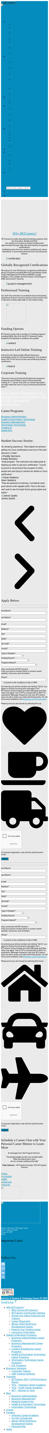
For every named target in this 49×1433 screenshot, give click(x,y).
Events (11, 149)
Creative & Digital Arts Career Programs (27, 75)
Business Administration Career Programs (28, 63)
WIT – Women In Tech (25, 125)
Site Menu (9, 178)
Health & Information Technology (26, 142)
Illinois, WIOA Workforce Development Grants (29, 43)
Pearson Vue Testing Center (26, 1329)
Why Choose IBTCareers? (28, 24)
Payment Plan (21, 169)
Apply (10, 172)
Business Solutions (19, 96)
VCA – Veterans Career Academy (28, 1385)
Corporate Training (25, 99)
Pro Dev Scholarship (25, 160)
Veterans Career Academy (23, 156)
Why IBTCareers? (17, 21)
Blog (9, 128)
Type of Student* (8, 653)
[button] (24, 524)
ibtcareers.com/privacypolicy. (35, 699)
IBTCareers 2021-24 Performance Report (26, 110)
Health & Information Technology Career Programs (26, 82)
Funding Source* (8, 658)
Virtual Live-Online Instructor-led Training (28, 34)
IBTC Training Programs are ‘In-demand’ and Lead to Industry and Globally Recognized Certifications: (23, 398)
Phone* (19, 680)
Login (12, 195)
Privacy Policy (5, 1249)
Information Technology (29, 146)
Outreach (13, 105)
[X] (24, 1277)
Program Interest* (8, 663)
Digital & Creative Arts (27, 137)
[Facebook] (24, 1264)
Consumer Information (27, 53)
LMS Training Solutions (27, 102)
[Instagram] (24, 1268)
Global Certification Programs (21, 1335)
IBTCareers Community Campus (28, 1313)
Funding (12, 152)
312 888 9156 (10, 1234)
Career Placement (24, 38)
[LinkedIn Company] (24, 1273)
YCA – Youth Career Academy (26, 1387)
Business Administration (28, 131)
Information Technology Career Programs (29, 89)
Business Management (26, 134)
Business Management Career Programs (26, 69)
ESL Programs (21, 94)
